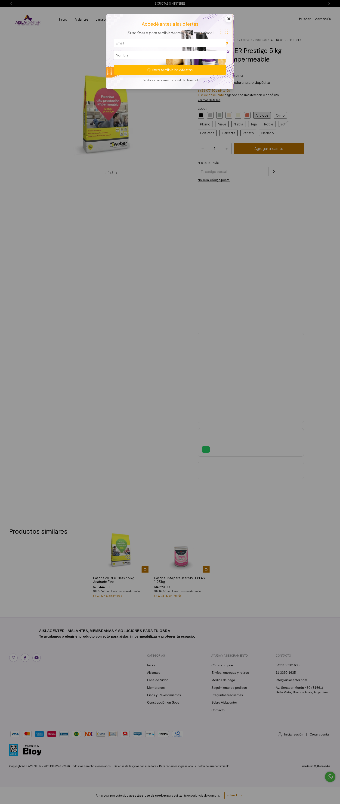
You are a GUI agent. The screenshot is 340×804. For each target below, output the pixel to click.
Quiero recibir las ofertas (170, 69)
